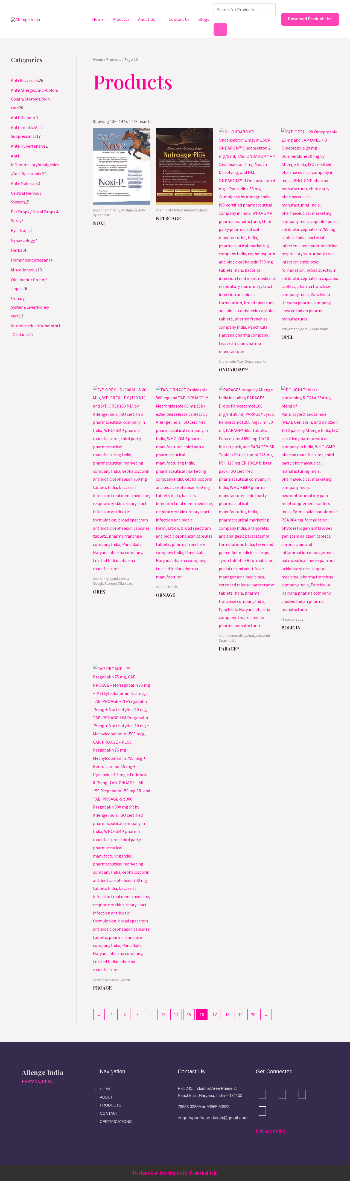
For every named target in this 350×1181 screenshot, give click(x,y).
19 (240, 1014)
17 (214, 1014)
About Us (146, 19)
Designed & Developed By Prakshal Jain (175, 1173)
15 (189, 1014)
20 (253, 1014)
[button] (310, 19)
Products (120, 19)
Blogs (203, 19)
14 (176, 1014)
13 (163, 1014)
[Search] (220, 29)
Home (98, 19)
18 (227, 1014)
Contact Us (179, 19)
